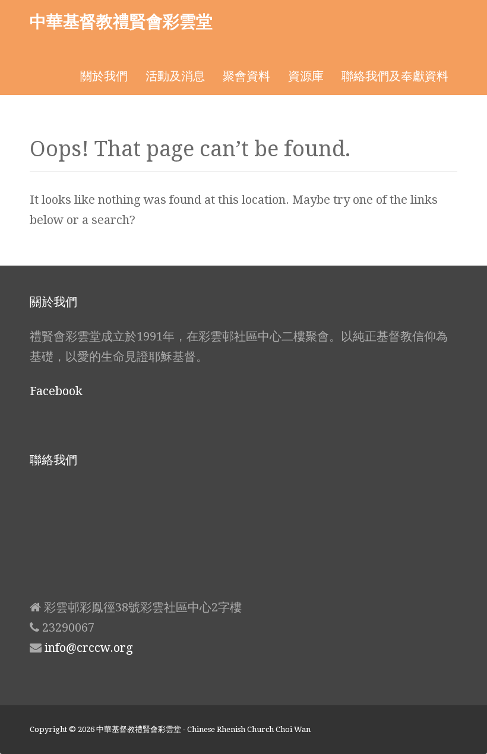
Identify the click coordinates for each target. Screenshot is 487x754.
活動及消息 (175, 76)
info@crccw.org (89, 648)
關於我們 (104, 76)
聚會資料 (246, 76)
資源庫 (306, 76)
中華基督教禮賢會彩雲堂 (121, 21)
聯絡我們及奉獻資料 (394, 76)
